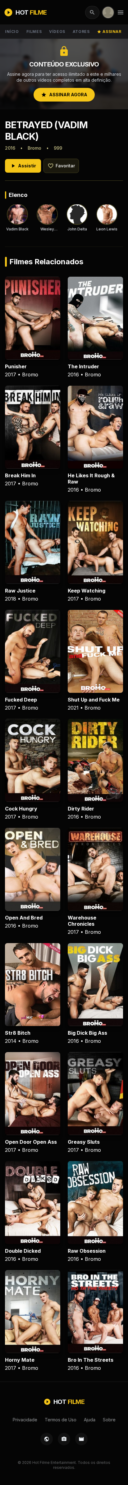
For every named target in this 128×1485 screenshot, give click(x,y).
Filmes (34, 31)
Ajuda (89, 1419)
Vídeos (57, 31)
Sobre (109, 1419)
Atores (81, 31)
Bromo (34, 148)
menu (120, 12)
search (92, 12)
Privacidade (25, 1419)
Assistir (23, 166)
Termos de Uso (60, 1419)
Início (12, 31)
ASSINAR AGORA (64, 95)
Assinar (109, 31)
